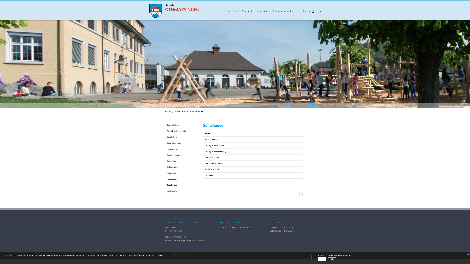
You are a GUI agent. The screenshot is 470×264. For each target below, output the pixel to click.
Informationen (263, 11)
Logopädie (171, 173)
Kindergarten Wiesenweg (215, 151)
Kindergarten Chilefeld (214, 145)
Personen (277, 11)
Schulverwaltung (173, 143)
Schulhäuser (177, 185)
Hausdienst (171, 161)
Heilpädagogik (172, 167)
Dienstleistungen (173, 155)
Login (318, 11)
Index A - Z (288, 228)
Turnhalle (209, 175)
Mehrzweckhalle (212, 157)
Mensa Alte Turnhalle (214, 163)
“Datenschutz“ (157, 255)
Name (207, 133)
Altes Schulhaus (212, 139)
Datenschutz (275, 231)
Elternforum (171, 191)
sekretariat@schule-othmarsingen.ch (190, 240)
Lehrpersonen (172, 149)
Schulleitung (171, 137)
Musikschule (171, 179)
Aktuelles (288, 11)
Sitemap (273, 228)
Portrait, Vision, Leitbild (176, 131)
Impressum (289, 231)
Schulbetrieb (248, 11)
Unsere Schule (233, 11)
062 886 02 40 (180, 237)
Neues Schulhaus (212, 169)
